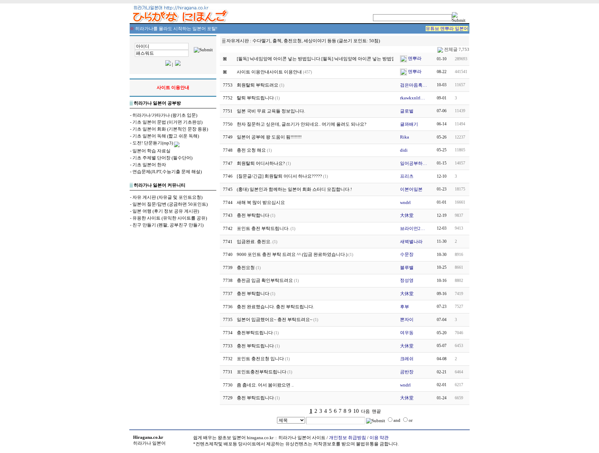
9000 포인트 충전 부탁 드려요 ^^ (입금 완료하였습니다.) (292, 254)
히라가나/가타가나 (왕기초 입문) (164, 115)
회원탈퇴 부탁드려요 (257, 85)
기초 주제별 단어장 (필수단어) (162, 157)
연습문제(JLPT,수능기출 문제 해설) (167, 171)
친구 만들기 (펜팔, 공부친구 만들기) (167, 225)
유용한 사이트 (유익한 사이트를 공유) (169, 218)
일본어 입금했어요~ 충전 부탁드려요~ (274, 319)
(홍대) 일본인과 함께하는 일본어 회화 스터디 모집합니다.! (294, 189)
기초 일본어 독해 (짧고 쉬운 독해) (165, 136)
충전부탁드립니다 (255, 332)
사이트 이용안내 (285, 71)
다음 (365, 411)
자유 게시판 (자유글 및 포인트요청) (167, 197)
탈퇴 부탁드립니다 (255, 97)
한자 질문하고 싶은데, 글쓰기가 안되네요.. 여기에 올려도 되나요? (301, 124)
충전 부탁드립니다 (255, 345)
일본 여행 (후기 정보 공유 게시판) (165, 211)
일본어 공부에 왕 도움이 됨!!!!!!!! (269, 137)
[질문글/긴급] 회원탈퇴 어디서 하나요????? (279, 176)
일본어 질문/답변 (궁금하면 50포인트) (170, 204)
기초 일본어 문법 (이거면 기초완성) (167, 122)
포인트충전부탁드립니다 (261, 371)
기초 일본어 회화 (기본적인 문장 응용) (170, 129)
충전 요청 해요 (251, 150)
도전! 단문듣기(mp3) (152, 142)
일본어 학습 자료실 (151, 150)
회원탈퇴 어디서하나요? (261, 163)
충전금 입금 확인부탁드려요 (265, 280)
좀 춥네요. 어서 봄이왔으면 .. (265, 385)
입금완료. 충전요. (254, 241)
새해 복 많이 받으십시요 (261, 202)
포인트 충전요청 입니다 (260, 358)
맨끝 (376, 411)
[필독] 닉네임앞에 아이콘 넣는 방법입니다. (363, 58)
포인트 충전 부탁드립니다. (263, 228)
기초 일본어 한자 (149, 164)
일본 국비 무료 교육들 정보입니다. (271, 111)
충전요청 (246, 267)
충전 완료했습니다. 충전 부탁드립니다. (275, 306)
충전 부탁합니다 (253, 215)
